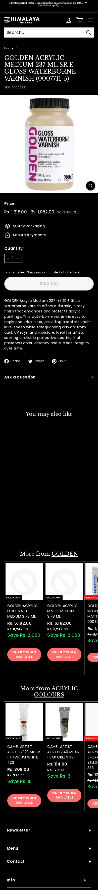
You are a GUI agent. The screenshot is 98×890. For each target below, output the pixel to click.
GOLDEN (65, 554)
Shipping (34, 272)
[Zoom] (90, 185)
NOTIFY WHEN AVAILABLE (24, 530)
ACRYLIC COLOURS (56, 691)
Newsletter (49, 830)
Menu (49, 848)
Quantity (13, 248)
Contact (49, 862)
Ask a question (19, 377)
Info (46, 880)
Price (9, 203)
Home (8, 48)
